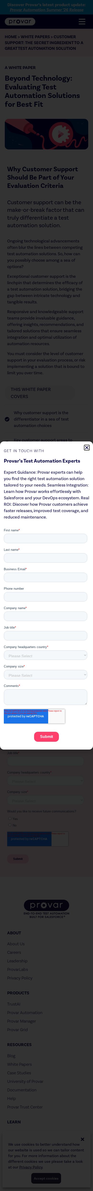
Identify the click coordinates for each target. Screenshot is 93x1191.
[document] (46, 595)
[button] (86, 447)
